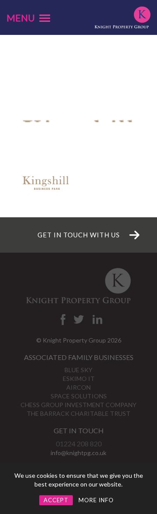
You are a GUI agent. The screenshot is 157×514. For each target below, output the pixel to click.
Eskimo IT (79, 378)
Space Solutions (79, 396)
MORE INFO (96, 500)
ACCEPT (56, 500)
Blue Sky (78, 370)
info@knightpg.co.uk (78, 452)
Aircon (78, 387)
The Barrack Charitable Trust (78, 413)
